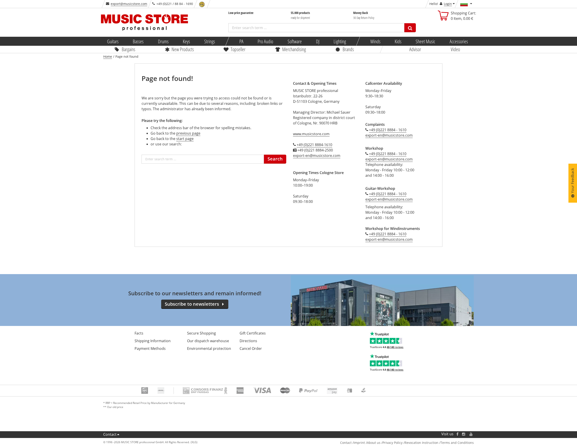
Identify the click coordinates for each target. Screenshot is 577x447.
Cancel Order (251, 348)
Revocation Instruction (421, 442)
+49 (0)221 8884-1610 (314, 144)
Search (275, 159)
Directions (248, 340)
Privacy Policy (392, 442)
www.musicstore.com (311, 133)
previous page (188, 133)
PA (241, 41)
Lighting (340, 41)
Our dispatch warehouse (208, 340)
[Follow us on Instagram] (463, 434)
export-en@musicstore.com (316, 155)
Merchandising (294, 49)
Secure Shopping (201, 333)
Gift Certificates (253, 333)
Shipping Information (153, 340)
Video (455, 49)
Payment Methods (150, 348)
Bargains (128, 49)
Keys (186, 41)
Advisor (415, 49)
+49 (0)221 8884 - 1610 (387, 129)
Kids (398, 41)
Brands (348, 49)
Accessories (458, 41)
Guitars (113, 41)
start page (185, 138)
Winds (375, 41)
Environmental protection (209, 348)
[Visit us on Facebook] (457, 434)
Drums (163, 41)
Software (294, 41)
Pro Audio (265, 41)
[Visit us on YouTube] (471, 434)
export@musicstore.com (129, 4)
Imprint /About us (367, 442)
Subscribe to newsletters (192, 304)
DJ (317, 41)
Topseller (238, 49)
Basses (138, 41)
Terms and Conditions (457, 442)
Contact (110, 434)
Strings (209, 41)
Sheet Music (425, 41)
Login (448, 4)
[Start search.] (410, 27)
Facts (139, 333)
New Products (183, 49)
